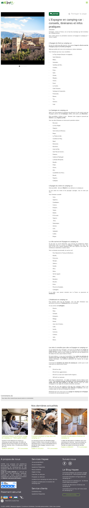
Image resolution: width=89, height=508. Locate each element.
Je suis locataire (36, 464)
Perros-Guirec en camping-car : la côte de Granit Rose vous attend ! (75, 481)
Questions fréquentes (38, 467)
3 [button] (22, 66)
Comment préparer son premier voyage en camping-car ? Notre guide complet (74, 473)
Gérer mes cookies (54, 506)
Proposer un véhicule (38, 477)
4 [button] (24, 66)
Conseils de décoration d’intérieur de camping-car (73, 485)
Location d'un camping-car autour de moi (44, 479)
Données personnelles (41, 506)
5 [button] (26, 66)
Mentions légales (16, 506)
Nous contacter (36, 469)
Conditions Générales (28, 506)
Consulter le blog (71, 494)
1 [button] (19, 66)
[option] (22, 38)
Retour (55, 14)
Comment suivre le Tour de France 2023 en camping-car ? (74, 489)
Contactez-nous (36, 491)
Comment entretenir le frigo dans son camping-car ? (74, 477)
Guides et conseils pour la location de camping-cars (43, 482)
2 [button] (21, 66)
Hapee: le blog (36, 472)
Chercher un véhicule (38, 474)
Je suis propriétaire (37, 462)
